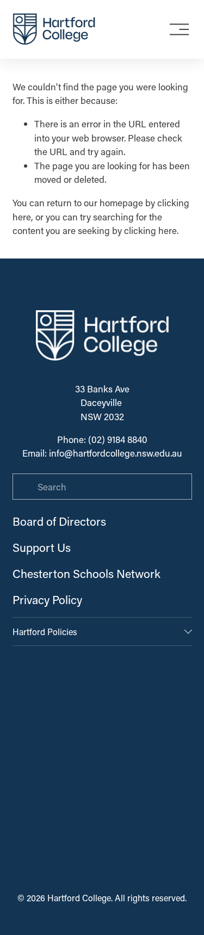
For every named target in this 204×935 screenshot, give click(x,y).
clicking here (150, 230)
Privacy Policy (47, 599)
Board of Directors (59, 521)
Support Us (42, 547)
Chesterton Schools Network (86, 573)
